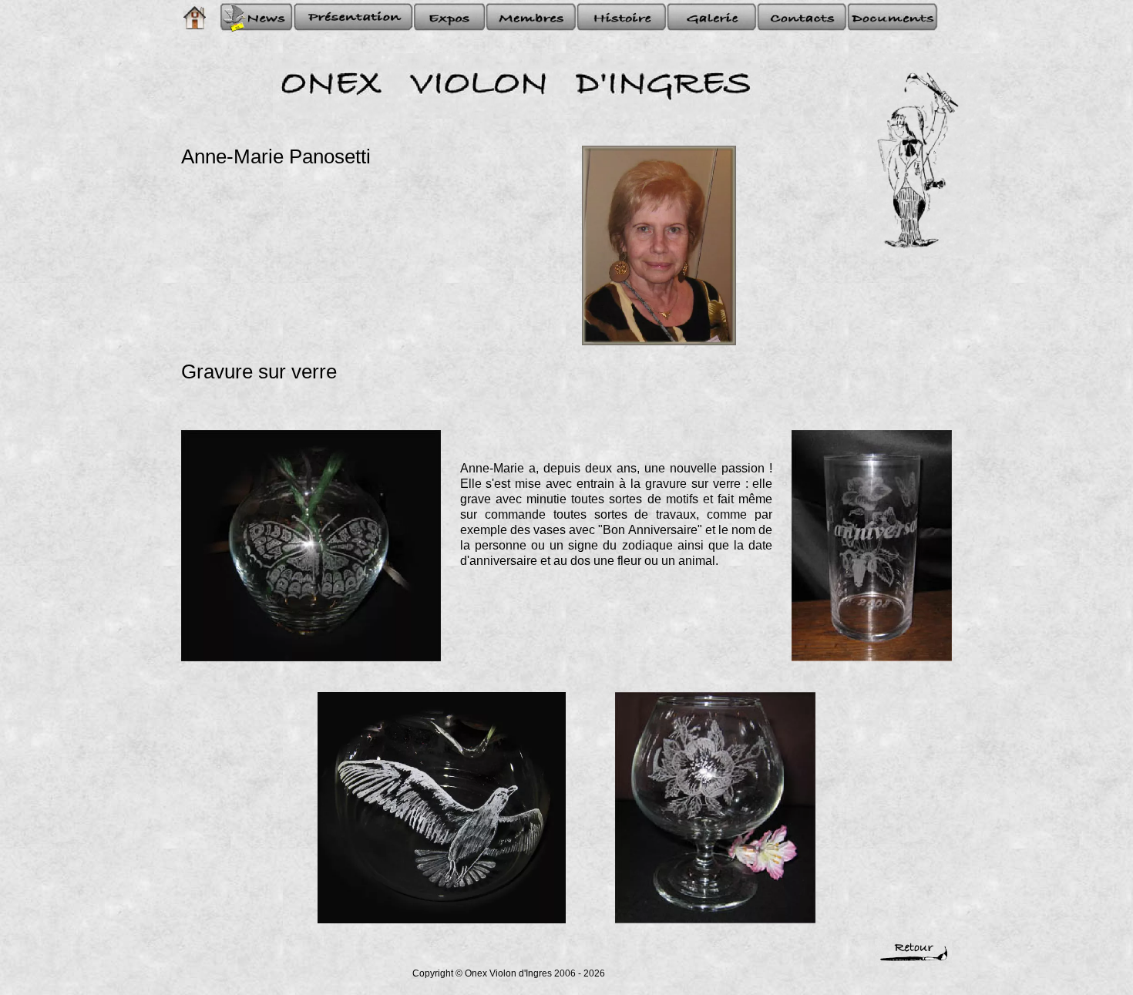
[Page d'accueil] (194, 17)
